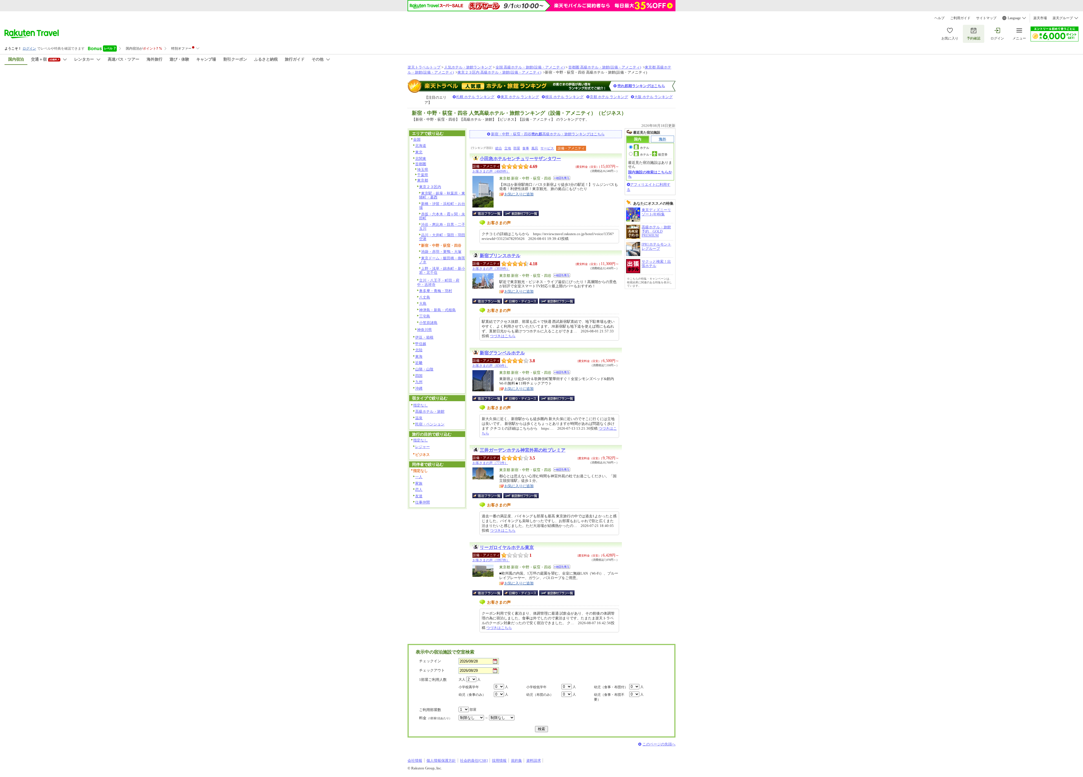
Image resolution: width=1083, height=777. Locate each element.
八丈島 (424, 297)
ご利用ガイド (960, 18)
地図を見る (561, 178)
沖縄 (418, 388)
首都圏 (420, 164)
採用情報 (499, 760)
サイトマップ (986, 18)
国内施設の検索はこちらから (650, 174)
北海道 (420, 146)
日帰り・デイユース (521, 301)
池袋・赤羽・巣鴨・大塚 (441, 252)
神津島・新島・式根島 (437, 310)
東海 (418, 356)
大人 (462, 679)
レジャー (422, 447)
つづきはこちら (503, 336)
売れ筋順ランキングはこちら (641, 86)
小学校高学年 (469, 687)
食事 (525, 148)
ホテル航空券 (654, 154)
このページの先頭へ (658, 744)
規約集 (516, 760)
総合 (498, 148)
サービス (547, 148)
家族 (418, 483)
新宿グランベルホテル (502, 352)
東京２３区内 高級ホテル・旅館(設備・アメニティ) (499, 72)
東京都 (422, 180)
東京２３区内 (430, 187)
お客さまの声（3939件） (491, 269)
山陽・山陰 (424, 369)
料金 (435, 718)
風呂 (534, 148)
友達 (418, 496)
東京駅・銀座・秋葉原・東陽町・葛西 (442, 195)
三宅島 (424, 316)
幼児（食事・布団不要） (609, 697)
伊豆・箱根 (424, 337)
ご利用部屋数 (430, 710)
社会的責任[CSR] (474, 760)
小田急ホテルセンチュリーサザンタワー (520, 158)
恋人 (418, 489)
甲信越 (420, 344)
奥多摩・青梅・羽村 (435, 291)
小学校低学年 (536, 687)
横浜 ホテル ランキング (564, 97)
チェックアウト (432, 670)
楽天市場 (1040, 18)
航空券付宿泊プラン (521, 213)
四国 (418, 376)
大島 (422, 303)
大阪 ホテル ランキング (653, 97)
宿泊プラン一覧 (490, 213)
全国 (417, 139)
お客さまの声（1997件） (491, 560)
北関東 (420, 158)
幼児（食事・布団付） (611, 687)
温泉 (418, 418)
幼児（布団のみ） (539, 695)
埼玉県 (422, 169)
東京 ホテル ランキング (520, 97)
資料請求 (533, 760)
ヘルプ (939, 18)
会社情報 (415, 760)
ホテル (644, 147)
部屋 (516, 148)
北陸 (418, 350)
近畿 (418, 363)
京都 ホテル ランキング (609, 97)
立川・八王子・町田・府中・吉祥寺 (438, 282)
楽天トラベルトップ (424, 67)
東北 (418, 152)
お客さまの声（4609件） (491, 171)
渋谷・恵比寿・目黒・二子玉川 (442, 226)
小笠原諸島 (428, 323)
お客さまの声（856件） (490, 366)
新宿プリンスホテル (500, 255)
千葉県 (422, 175)
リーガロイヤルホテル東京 (507, 547)
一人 (418, 477)
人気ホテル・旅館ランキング (468, 67)
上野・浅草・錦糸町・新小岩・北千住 (442, 270)
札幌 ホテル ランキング (475, 97)
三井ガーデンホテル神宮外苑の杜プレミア (522, 450)
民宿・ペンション (429, 424)
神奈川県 (424, 330)
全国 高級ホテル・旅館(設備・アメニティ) (530, 67)
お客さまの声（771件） (490, 463)
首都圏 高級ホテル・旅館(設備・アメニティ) (604, 67)
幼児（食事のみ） (472, 695)
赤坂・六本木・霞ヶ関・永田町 (442, 216)
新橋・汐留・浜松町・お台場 (442, 206)
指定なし (420, 405)
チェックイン (430, 661)
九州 (418, 382)
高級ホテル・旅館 (429, 411)
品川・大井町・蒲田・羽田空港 (442, 237)
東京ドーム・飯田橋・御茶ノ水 (442, 260)
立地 (507, 148)
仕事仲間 (422, 502)
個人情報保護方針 (441, 760)
